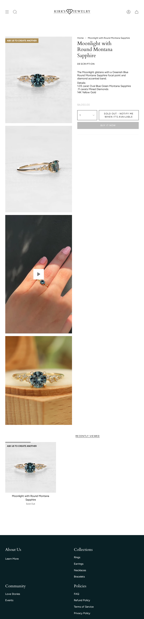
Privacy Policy (82, 613)
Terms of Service (84, 606)
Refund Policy (82, 600)
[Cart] (137, 12)
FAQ (76, 594)
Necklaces (80, 570)
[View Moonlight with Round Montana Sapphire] (38, 274)
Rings (77, 557)
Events (9, 600)
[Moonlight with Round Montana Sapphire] (30, 467)
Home (80, 38)
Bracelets (79, 576)
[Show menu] (7, 12)
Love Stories (12, 594)
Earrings (78, 563)
